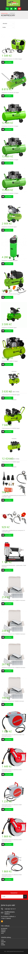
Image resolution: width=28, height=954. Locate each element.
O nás (2, 940)
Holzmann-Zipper (4, 13)
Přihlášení (3, 931)
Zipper (2, 943)
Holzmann (3, 941)
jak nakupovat (4, 928)
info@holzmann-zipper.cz (9, 913)
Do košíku (8, 62)
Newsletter (14, 893)
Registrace (3, 930)
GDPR (2, 933)
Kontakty (3, 944)
